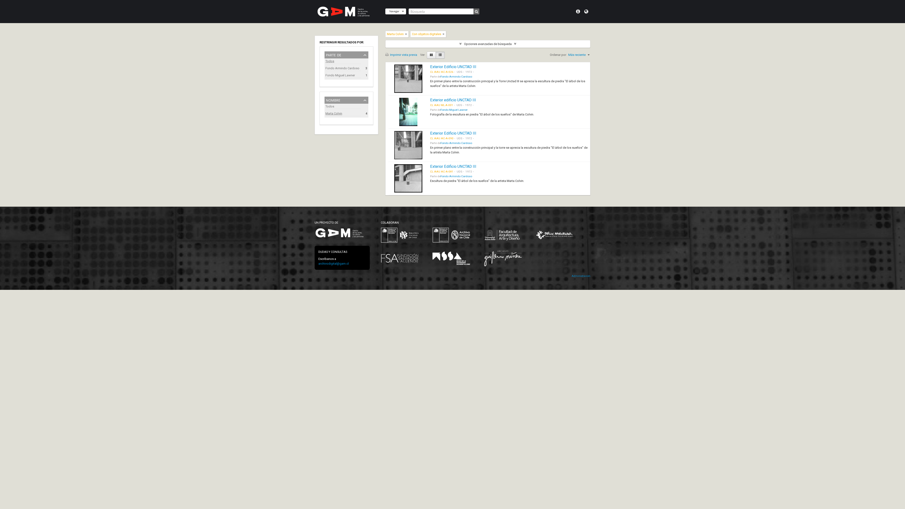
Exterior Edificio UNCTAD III (453, 67)
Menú (578, 11)
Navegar (394, 11)
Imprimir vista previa (403, 55)
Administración (581, 276)
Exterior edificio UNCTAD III (453, 100)
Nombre (333, 100)
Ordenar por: (558, 55)
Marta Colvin (333, 113)
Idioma (586, 11)
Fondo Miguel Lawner (340, 75)
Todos (329, 61)
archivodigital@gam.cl (333, 263)
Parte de (333, 54)
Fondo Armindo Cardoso (342, 68)
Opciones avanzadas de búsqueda (488, 44)
